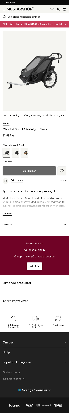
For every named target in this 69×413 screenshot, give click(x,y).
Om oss (8, 342)
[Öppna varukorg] (65, 9)
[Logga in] (58, 9)
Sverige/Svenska (34, 390)
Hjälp (6, 352)
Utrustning (14, 115)
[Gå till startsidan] (20, 8)
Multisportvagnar (55, 115)
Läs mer (7, 213)
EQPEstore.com (12, 378)
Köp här (34, 266)
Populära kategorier (17, 362)
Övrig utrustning (32, 115)
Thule (6, 123)
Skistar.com (10, 372)
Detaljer (7, 224)
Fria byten (10, 3)
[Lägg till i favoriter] (61, 170)
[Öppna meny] (3, 9)
